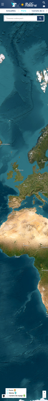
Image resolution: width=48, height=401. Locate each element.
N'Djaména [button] (42, 246)
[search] (44, 2)
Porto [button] (9, 200)
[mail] (44, 6)
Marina (11, 393)
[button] (44, 392)
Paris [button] (24, 185)
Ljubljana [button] (41, 191)
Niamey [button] (24, 244)
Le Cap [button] (47, 313)
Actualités (11, 11)
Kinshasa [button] (42, 269)
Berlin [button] (40, 177)
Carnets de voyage (16, 396)
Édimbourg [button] (16, 169)
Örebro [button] (42, 160)
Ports (24, 11)
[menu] (2, 4)
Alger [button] (25, 208)
